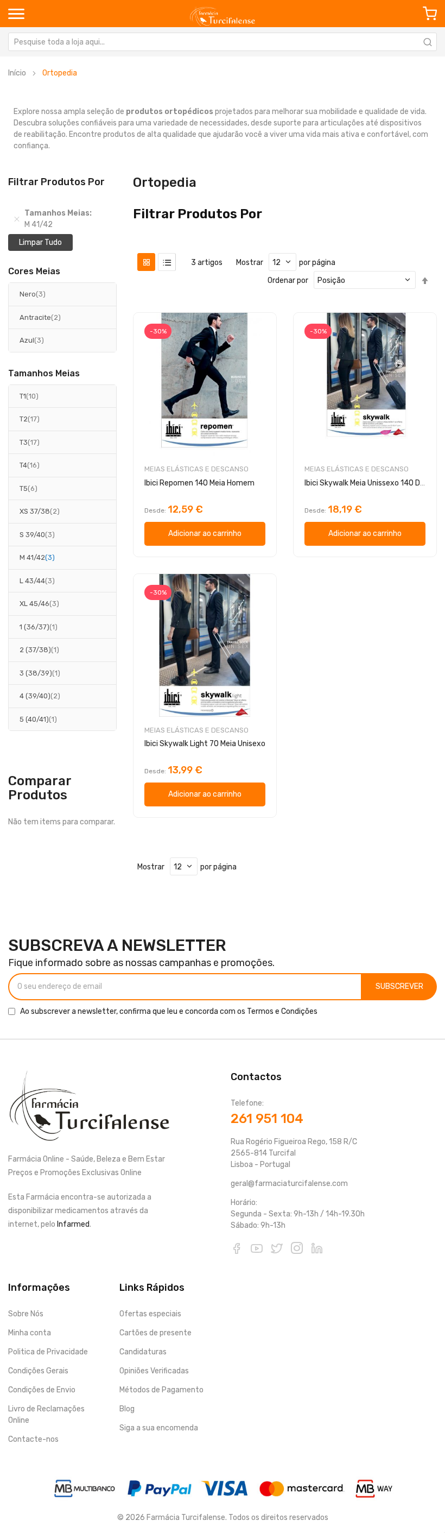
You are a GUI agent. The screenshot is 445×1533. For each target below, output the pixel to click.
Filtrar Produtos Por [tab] (197, 214)
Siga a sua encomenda (158, 1428)
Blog (127, 1409)
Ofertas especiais (150, 1313)
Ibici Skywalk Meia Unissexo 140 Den (366, 483)
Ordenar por (288, 280)
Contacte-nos (33, 1439)
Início (17, 73)
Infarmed (73, 1224)
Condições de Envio (41, 1390)
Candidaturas (143, 1352)
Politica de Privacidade (48, 1352)
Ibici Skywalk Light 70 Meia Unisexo (204, 743)
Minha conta (29, 1333)
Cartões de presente (155, 1333)
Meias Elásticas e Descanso (196, 469)
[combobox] (222, 42)
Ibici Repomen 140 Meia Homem (199, 483)
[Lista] (167, 262)
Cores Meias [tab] (34, 271)
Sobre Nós (25, 1313)
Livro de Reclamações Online (46, 1414)
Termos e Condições (282, 1011)
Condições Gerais (38, 1371)
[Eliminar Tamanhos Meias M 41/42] (17, 219)
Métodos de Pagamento (161, 1390)
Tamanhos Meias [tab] (44, 373)
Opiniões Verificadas (154, 1371)
